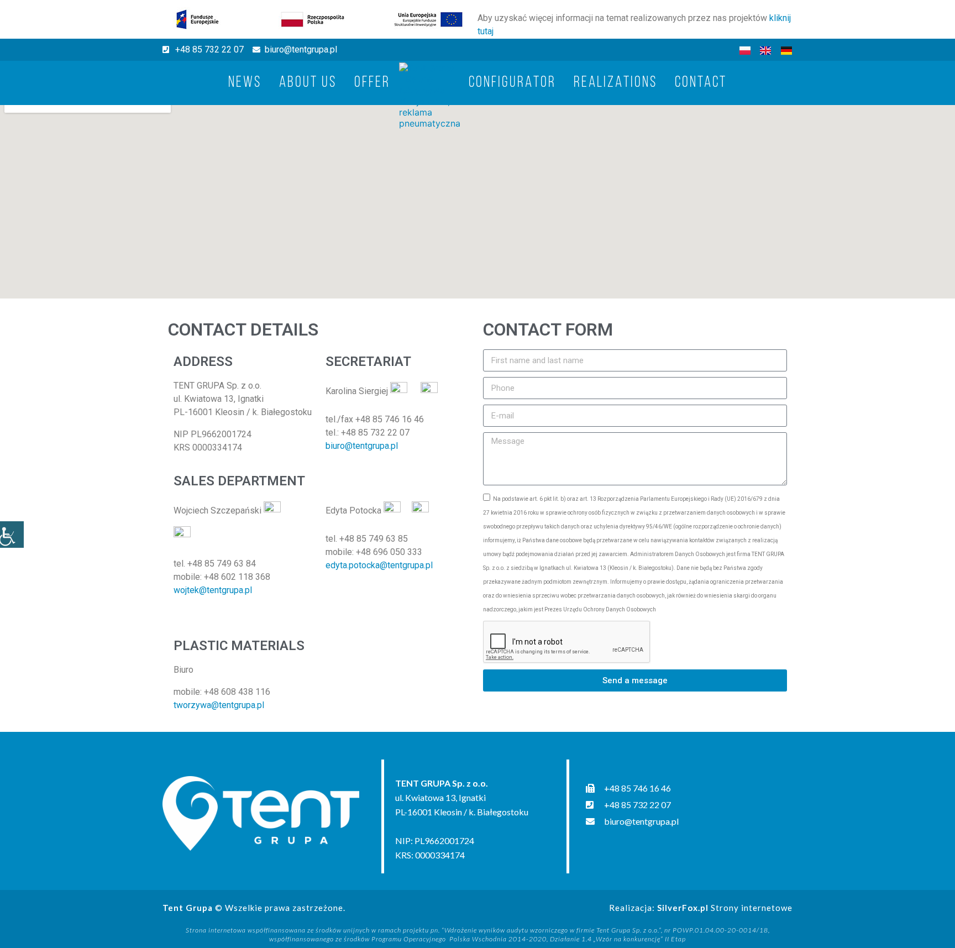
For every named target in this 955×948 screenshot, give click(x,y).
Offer (372, 83)
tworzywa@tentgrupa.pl (219, 705)
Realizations (615, 83)
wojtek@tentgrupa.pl (213, 590)
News (244, 83)
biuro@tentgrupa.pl (362, 446)
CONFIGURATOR (512, 83)
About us (308, 83)
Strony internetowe (725, 908)
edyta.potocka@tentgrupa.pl (379, 565)
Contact (701, 83)
